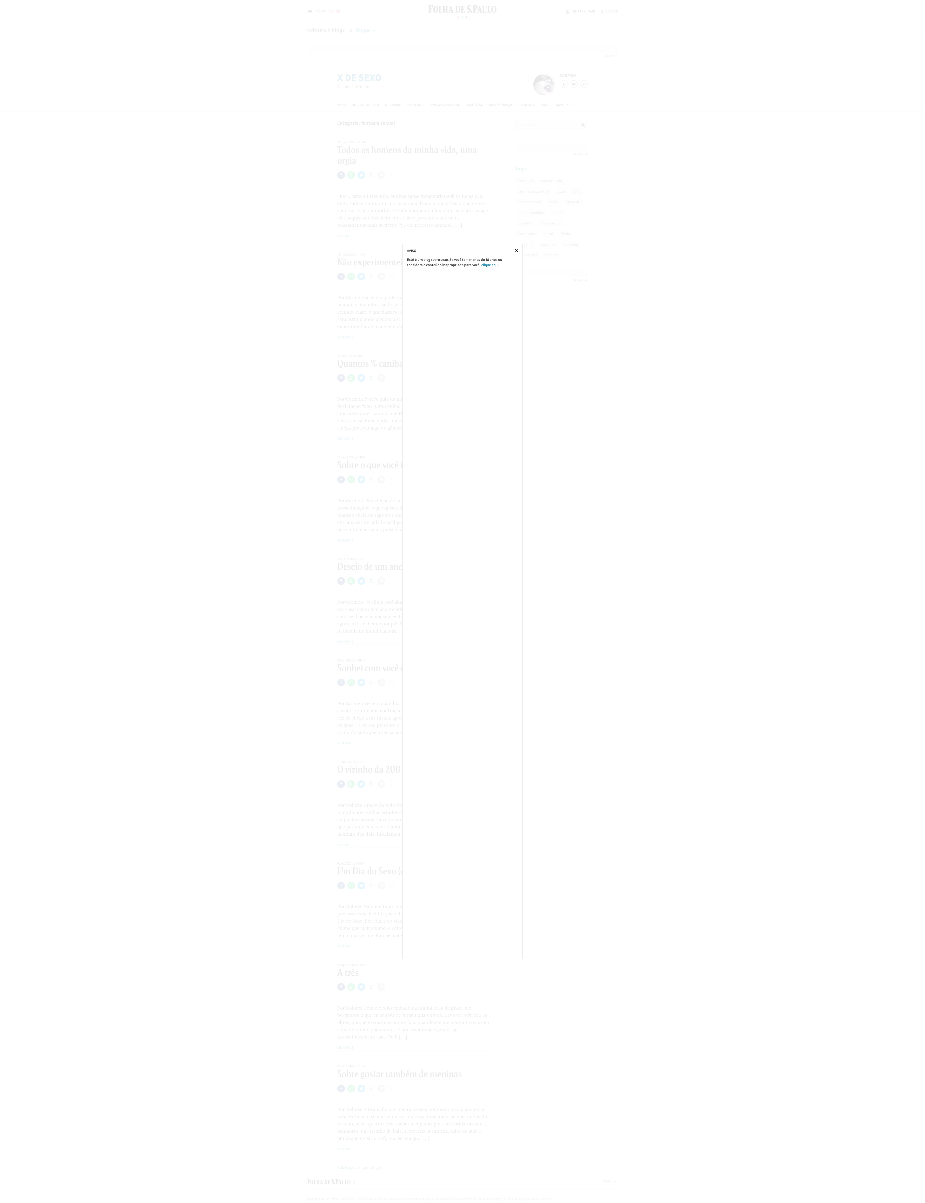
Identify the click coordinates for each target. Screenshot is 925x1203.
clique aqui (490, 264)
